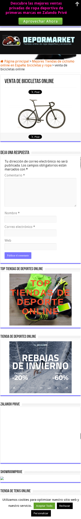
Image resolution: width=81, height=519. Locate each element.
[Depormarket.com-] (40, 40)
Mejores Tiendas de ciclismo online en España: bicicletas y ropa (37, 63)
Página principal (16, 61)
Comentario (15, 175)
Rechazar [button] (64, 505)
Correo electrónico (20, 227)
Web (8, 240)
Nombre (12, 213)
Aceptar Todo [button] (44, 505)
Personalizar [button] (41, 513)
